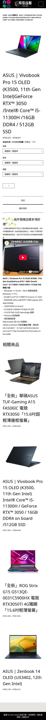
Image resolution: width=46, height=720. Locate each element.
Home (5, 15)
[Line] (4, 6)
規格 (4, 146)
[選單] (41, 4)
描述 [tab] (23, 200)
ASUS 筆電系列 (13, 15)
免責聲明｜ (32, 715)
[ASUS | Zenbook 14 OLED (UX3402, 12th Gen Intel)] (23, 647)
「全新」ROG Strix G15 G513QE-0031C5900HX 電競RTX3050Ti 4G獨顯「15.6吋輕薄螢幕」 (21, 598)
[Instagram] (8, 2)
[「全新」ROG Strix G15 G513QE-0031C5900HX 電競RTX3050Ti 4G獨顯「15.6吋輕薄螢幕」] (23, 561)
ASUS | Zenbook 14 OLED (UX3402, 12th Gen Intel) (22, 677)
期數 (4, 169)
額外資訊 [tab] (23, 208)
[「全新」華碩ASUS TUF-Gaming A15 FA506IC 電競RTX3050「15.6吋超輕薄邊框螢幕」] (23, 371)
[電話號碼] (8, 6)
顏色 (4, 158)
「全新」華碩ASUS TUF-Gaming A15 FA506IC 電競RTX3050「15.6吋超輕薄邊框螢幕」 (21, 408)
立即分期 (29, 185)
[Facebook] (4, 2)
